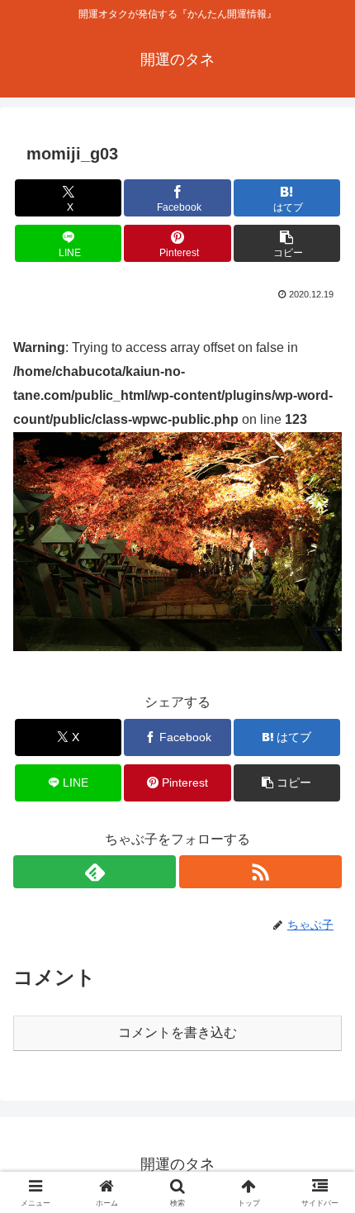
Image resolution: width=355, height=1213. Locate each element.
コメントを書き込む (177, 1032)
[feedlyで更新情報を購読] (94, 871)
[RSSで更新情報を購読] (260, 871)
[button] (287, 243)
